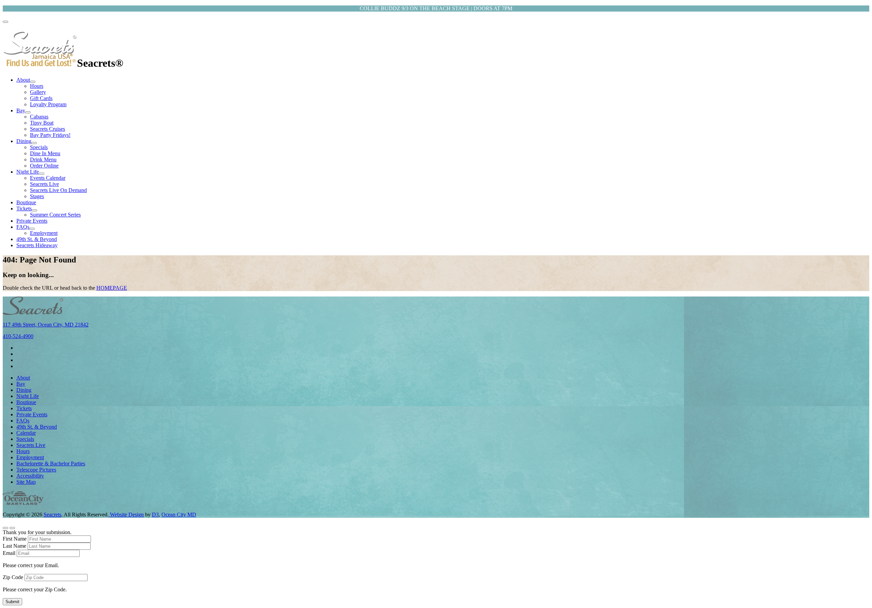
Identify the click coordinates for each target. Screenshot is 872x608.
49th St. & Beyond (36, 239)
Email (9, 553)
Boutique (26, 202)
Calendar (26, 433)
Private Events (31, 221)
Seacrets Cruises (47, 129)
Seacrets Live (44, 184)
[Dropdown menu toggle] (32, 82)
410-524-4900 (18, 336)
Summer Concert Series (55, 215)
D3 (155, 514)
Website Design (126, 514)
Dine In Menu (45, 153)
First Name (15, 539)
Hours (36, 86)
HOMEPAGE (111, 288)
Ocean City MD (178, 514)
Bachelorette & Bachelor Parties (50, 463)
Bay (20, 110)
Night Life (27, 172)
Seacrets (52, 514)
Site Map (26, 482)
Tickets (24, 208)
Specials (39, 147)
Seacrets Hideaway (37, 245)
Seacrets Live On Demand (58, 190)
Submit (12, 601)
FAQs (22, 227)
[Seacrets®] (40, 63)
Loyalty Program (48, 104)
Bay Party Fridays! (50, 135)
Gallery (38, 92)
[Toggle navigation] (5, 22)
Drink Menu (43, 159)
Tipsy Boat (41, 123)
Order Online (44, 166)
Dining (23, 141)
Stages (37, 196)
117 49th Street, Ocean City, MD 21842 (46, 324)
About (23, 80)
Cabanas (39, 116)
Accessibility (30, 476)
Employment (44, 233)
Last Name (14, 546)
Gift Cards (41, 98)
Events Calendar (47, 178)
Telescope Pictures (36, 470)
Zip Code (13, 577)
